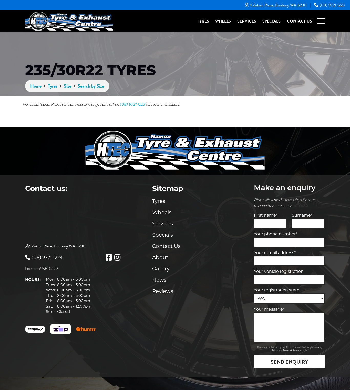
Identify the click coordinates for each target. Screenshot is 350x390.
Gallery (161, 269)
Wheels (223, 21)
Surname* (302, 215)
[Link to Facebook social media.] (108, 257)
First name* (265, 215)
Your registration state (277, 290)
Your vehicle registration (279, 271)
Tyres (203, 21)
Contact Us (299, 21)
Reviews (162, 291)
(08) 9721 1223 (332, 5)
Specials (271, 21)
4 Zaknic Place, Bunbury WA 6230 (278, 5)
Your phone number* (275, 234)
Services (246, 21)
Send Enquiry (289, 362)
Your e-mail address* (275, 252)
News (159, 280)
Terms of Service (292, 350)
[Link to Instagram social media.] (117, 257)
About (160, 257)
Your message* (269, 309)
